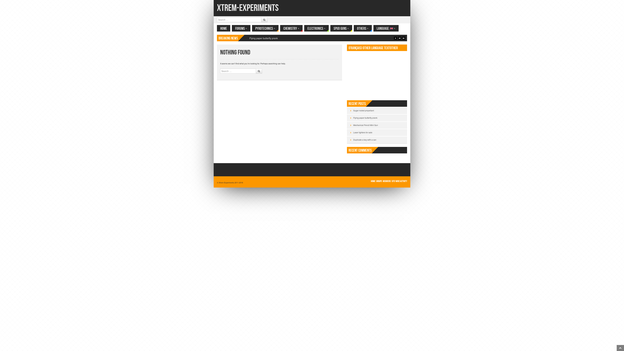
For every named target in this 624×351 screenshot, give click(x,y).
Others (363, 28)
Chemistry (291, 28)
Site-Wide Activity (399, 181)
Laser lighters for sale (362, 132)
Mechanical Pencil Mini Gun (263, 38)
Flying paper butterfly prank (365, 117)
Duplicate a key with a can (364, 139)
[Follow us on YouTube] (405, 8)
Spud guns (341, 28)
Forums (241, 28)
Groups (379, 181)
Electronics (316, 28)
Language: (386, 28)
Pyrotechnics (265, 28)
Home (223, 28)
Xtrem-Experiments (248, 8)
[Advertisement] (377, 74)
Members (387, 181)
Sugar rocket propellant (363, 110)
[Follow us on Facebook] (400, 8)
